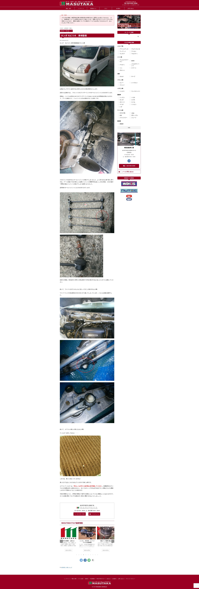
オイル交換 (80, 578)
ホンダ (70, 567)
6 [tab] (88, 555)
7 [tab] (90, 555)
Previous (61, 541)
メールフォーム (95, 514)
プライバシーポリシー (130, 578)
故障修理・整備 (64, 567)
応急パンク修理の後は (87, 540)
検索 (129, 127)
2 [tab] (79, 555)
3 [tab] (81, 555)
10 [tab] (97, 555)
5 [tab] (86, 555)
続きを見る (68, 550)
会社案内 (118, 8)
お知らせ (108, 578)
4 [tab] (83, 555)
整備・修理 (68, 8)
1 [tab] (76, 555)
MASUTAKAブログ (101, 578)
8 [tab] (93, 555)
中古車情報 (92, 578)
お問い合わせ (131, 8)
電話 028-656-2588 (129, 166)
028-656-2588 (80, 514)
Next (112, 541)
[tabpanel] (68, 540)
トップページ (67, 578)
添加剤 (86, 578)
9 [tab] (95, 555)
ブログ (105, 8)
